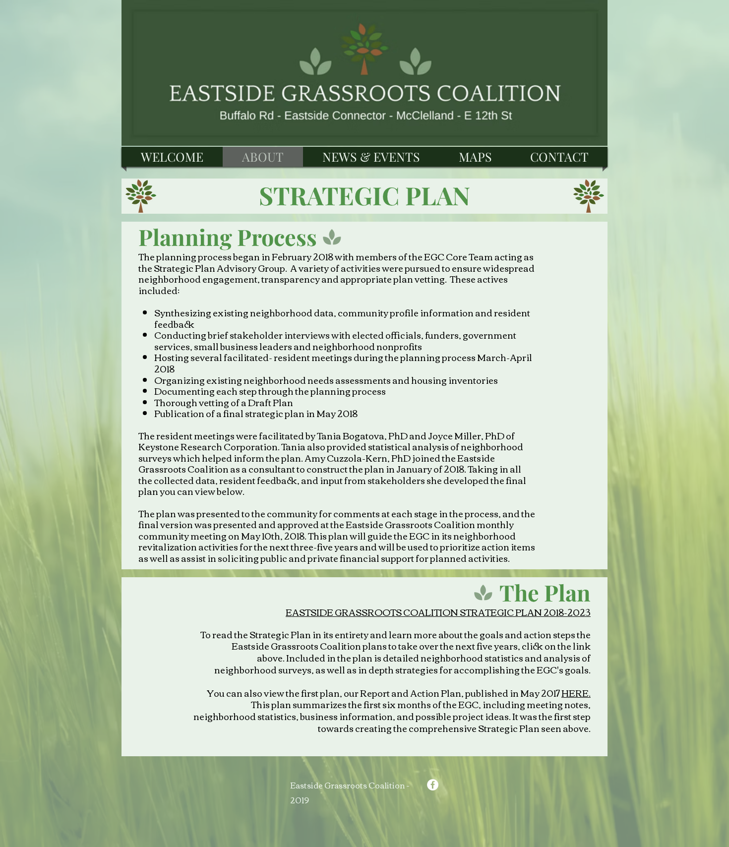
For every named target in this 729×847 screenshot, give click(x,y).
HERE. (576, 692)
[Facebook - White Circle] (432, 784)
